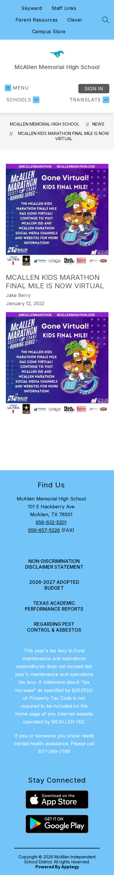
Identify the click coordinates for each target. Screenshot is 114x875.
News (98, 124)
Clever (74, 20)
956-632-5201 (51, 522)
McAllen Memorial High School (44, 124)
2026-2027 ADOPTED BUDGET (54, 585)
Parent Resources (36, 20)
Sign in (93, 89)
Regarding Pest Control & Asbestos (54, 627)
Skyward (31, 8)
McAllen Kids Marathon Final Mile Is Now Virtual (63, 136)
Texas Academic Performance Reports (54, 606)
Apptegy (70, 866)
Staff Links (64, 8)
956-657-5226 (44, 530)
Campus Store (49, 31)
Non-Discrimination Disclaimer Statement (54, 564)
